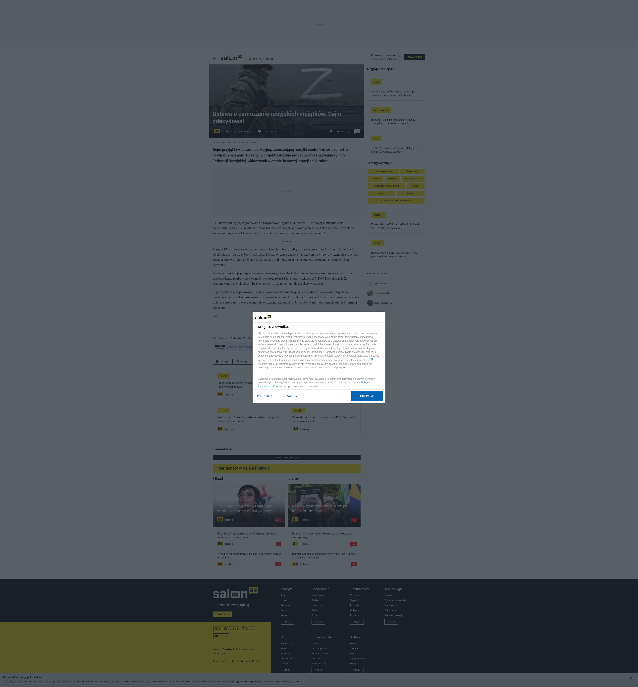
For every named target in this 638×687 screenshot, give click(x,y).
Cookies (277, 386)
